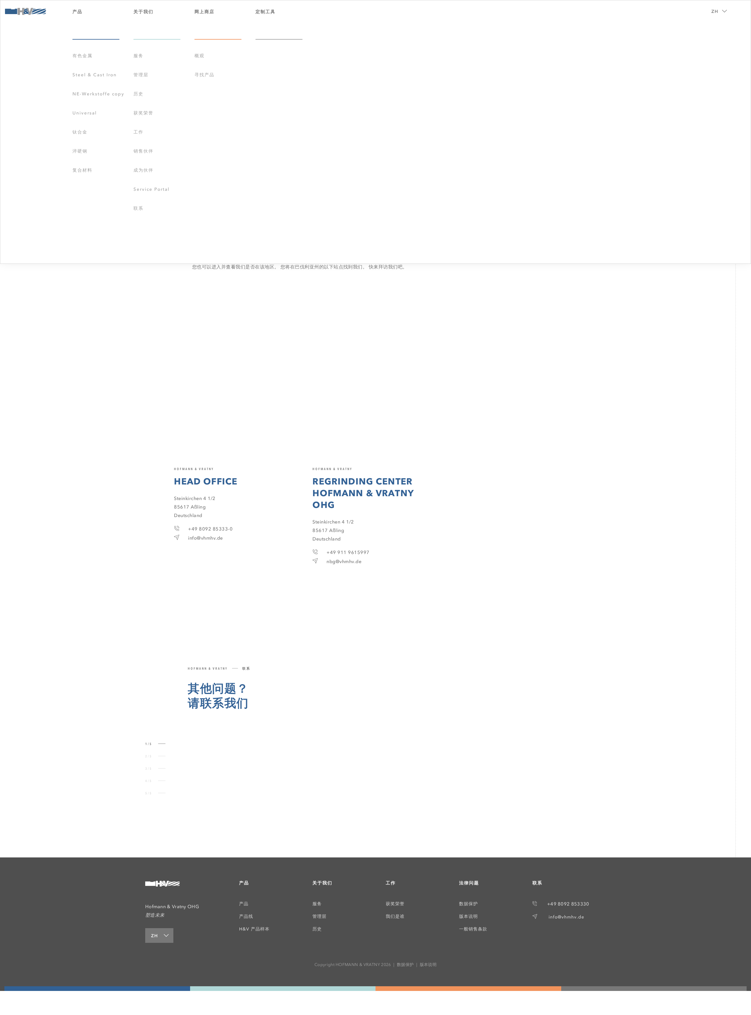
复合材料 (82, 170)
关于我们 (322, 883)
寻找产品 (204, 74)
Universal (84, 113)
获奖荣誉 (143, 113)
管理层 (140, 74)
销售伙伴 (143, 151)
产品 (244, 883)
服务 (138, 55)
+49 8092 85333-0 (210, 529)
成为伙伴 (143, 170)
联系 (138, 208)
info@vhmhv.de (205, 538)
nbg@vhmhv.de (344, 561)
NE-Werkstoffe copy (98, 94)
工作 (138, 132)
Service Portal (151, 189)
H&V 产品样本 (254, 929)
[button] (717, 9)
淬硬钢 (79, 151)
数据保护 (468, 903)
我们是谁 (395, 916)
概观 (199, 55)
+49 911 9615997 (348, 552)
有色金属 (82, 55)
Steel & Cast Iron (94, 74)
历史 (138, 94)
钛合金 (79, 132)
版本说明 (468, 916)
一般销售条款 (473, 929)
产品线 (246, 916)
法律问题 (469, 883)
